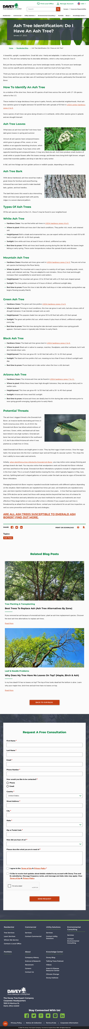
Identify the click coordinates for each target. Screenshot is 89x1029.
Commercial (30, 927)
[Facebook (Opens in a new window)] (26, 1016)
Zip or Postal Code (15, 830)
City (9, 811)
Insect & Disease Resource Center (52, 969)
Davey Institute (52, 978)
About (28, 952)
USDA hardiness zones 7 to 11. (62, 379)
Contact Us (29, 972)
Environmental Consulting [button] (46, 15)
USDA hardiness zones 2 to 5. (58, 262)
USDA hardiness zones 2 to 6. (58, 343)
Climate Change (52, 974)
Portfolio (60, 15)
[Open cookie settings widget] (5, 1023)
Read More (9, 623)
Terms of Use (26, 868)
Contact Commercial (33, 936)
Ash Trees (8, 538)
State (9, 820)
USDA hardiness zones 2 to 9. (54, 304)
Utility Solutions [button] (30, 15)
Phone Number (13, 770)
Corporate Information (69, 1023)
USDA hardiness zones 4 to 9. (57, 223)
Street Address (13, 801)
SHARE (6, 527)
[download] (83, 527)
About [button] (68, 15)
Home (11, 48)
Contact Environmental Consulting (73, 941)
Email (9, 760)
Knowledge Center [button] (79, 15)
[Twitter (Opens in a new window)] (33, 1016)
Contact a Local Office (12, 944)
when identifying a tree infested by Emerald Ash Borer (31, 462)
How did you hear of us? (17, 840)
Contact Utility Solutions (52, 937)
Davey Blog (50, 957)
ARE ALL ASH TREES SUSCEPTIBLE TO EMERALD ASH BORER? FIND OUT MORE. (39, 516)
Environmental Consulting (74, 928)
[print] (77, 527)
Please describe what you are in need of (23, 849)
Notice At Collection (34, 1023)
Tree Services (9, 933)
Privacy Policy (40, 868)
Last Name (11, 750)
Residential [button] (6, 15)
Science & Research (33, 961)
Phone (12, 783)
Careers (65, 9)
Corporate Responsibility (78, 9)
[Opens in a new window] (11, 527)
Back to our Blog (44, 702)
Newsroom (29, 965)
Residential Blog (22, 48)
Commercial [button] (17, 15)
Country (10, 791)
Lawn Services (9, 936)
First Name (12, 741)
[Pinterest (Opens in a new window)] (41, 1016)
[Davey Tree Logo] (19, 991)
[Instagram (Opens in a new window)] (48, 1016)
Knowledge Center (54, 952)
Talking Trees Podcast (54, 961)
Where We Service (11, 940)
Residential (9, 927)
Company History (32, 957)
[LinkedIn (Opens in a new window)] (62, 1016)
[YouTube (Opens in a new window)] (55, 1016)
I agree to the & (28, 868)
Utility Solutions (53, 927)
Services (28, 933)
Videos (48, 965)
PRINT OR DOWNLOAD (64, 528)
